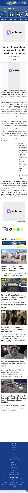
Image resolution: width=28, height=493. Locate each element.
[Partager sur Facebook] (6, 230)
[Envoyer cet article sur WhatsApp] (18, 230)
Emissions (14, 466)
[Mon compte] (25, 2)
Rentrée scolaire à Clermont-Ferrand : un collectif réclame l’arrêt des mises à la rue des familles (13, 399)
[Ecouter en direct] (19, 2)
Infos (20, 19)
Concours (14, 467)
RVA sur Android (14, 474)
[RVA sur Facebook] (7, 490)
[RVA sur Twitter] (11, 490)
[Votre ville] (15, 2)
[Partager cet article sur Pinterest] (14, 230)
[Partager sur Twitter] (10, 230)
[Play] (2, 13)
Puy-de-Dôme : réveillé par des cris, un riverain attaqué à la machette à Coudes (13, 297)
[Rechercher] (22, 2)
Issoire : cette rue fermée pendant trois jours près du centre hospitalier (12, 268)
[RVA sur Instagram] (20, 490)
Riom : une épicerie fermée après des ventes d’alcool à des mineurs (12, 329)
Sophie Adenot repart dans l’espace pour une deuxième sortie (13, 364)
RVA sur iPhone (14, 472)
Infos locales (14, 457)
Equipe (14, 447)
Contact (14, 445)
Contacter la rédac (14, 459)
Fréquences (14, 451)
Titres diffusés (14, 449)
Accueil (3, 19)
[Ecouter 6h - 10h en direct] (14, 243)
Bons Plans (12, 19)
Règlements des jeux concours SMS (14, 482)
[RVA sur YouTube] (16, 490)
